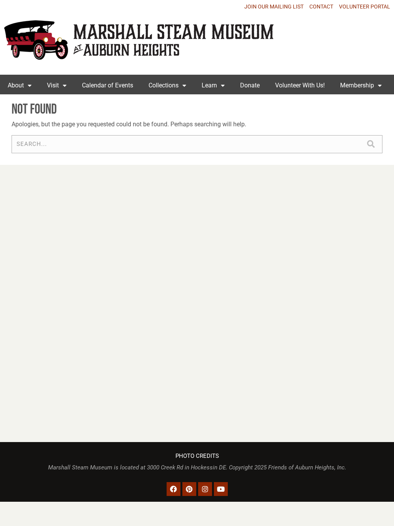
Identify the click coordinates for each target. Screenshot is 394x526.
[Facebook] (173, 489)
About (16, 85)
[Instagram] (205, 489)
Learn (209, 85)
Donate (250, 85)
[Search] (370, 144)
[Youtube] (221, 489)
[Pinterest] (189, 489)
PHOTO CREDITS (197, 456)
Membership (357, 85)
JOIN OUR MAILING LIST (274, 6)
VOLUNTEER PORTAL (364, 6)
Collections (164, 85)
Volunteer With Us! (300, 85)
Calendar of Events (107, 85)
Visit (53, 85)
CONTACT (321, 6)
